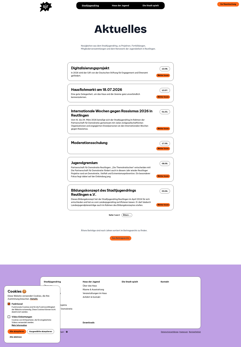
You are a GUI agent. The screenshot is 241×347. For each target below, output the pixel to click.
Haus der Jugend (120, 5)
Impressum (183, 332)
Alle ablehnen (16, 337)
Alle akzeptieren (17, 331)
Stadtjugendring (90, 5)
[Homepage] (47, 8)
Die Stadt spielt (151, 5)
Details (34, 299)
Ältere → (127, 215)
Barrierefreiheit (195, 332)
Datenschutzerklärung (169, 332)
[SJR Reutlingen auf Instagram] (67, 332)
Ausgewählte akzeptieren (40, 331)
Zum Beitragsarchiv (120, 238)
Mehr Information (19, 325)
